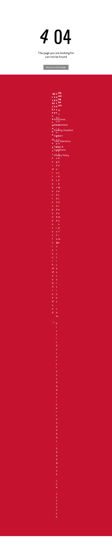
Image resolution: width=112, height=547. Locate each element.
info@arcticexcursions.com (57, 272)
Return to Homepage (56, 67)
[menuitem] (41, 6)
